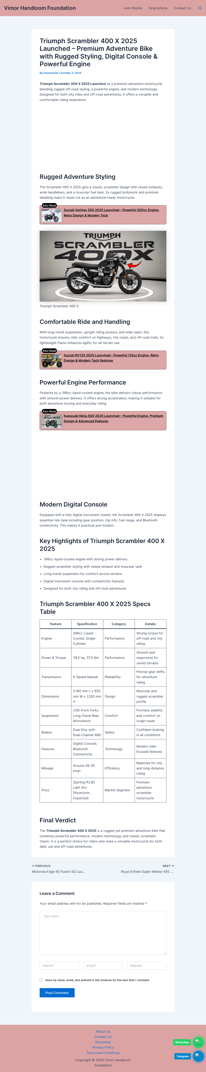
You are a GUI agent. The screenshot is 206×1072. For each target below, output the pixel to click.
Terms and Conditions (103, 1053)
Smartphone (158, 8)
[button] (200, 8)
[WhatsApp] (199, 1041)
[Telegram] (199, 1055)
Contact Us (182, 8)
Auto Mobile (133, 8)
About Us (103, 1031)
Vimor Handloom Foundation (40, 8)
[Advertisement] (103, 136)
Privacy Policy (103, 1047)
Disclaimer (103, 1042)
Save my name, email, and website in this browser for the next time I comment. (97, 980)
